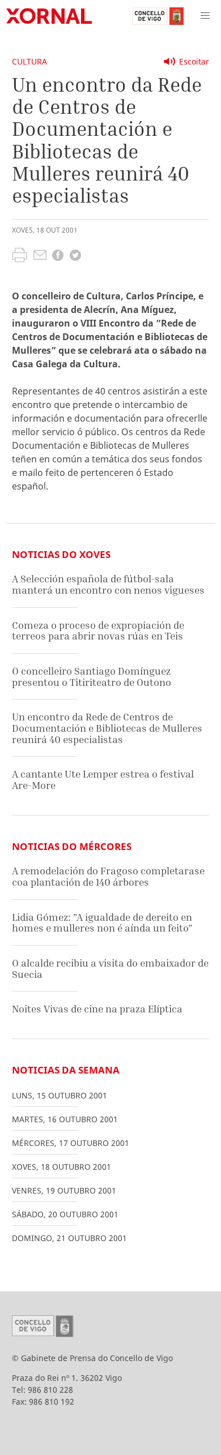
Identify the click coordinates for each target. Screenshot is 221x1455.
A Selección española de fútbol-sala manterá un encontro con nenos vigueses (108, 584)
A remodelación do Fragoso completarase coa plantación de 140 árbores (108, 876)
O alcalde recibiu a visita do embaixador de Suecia (110, 968)
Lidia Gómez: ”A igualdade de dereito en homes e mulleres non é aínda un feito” (102, 922)
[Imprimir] (19, 256)
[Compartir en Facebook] (57, 257)
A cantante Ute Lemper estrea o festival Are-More (103, 779)
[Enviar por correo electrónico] (39, 256)
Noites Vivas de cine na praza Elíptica (97, 1009)
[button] (205, 16)
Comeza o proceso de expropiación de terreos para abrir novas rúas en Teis (98, 630)
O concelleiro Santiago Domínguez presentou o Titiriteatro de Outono (91, 676)
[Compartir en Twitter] (75, 257)
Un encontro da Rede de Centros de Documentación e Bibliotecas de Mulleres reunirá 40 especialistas (107, 728)
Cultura (29, 61)
